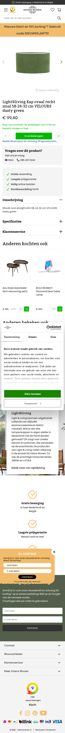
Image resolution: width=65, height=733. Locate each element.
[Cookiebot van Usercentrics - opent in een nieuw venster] (46, 327)
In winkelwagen (33, 136)
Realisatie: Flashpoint (45, 730)
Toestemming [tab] (12, 337)
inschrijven (32, 628)
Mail (11, 160)
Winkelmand (59, 9)
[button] (62, 63)
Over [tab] (53, 337)
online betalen (23, 184)
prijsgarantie (23, 179)
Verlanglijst (52, 9)
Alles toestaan (32, 393)
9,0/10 (25, 189)
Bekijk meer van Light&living (28, 467)
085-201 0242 (27, 160)
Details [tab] (32, 337)
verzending (21, 174)
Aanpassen (30, 403)
